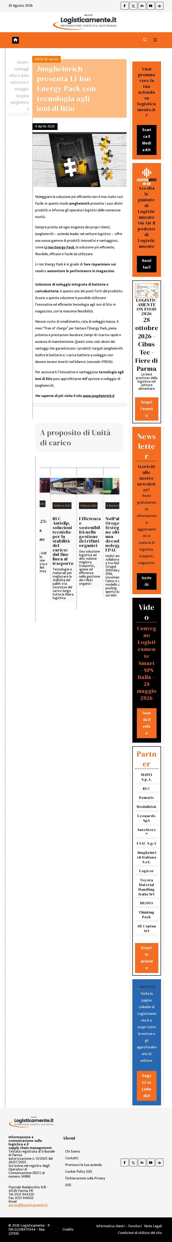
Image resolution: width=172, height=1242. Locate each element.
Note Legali (153, 1226)
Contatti (71, 1158)
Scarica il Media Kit (146, 140)
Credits (67, 1230)
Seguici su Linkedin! (146, 1085)
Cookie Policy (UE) (78, 1172)
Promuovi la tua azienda (83, 1165)
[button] (145, 40)
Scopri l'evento (146, 409)
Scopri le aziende (147, 958)
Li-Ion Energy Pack (59, 247)
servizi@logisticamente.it (28, 1205)
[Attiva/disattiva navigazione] (155, 40)
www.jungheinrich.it (98, 396)
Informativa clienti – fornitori (119, 1226)
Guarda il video (146, 723)
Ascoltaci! (146, 264)
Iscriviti (146, 581)
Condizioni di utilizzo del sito (140, 1233)
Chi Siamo (72, 1152)
